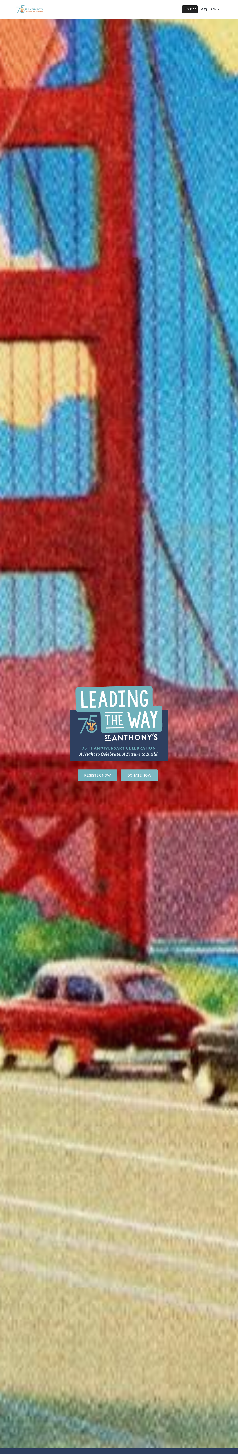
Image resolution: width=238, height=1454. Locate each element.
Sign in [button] (214, 9)
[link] (29, 9)
